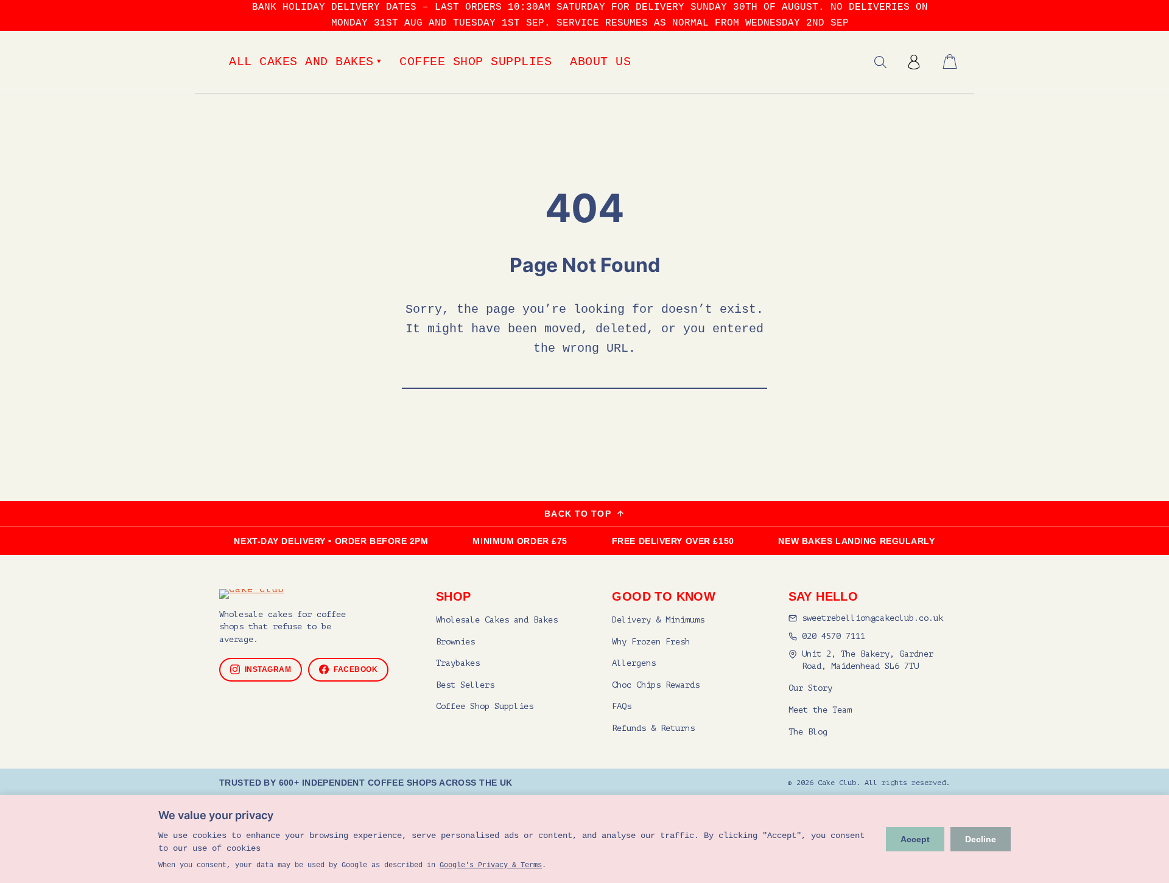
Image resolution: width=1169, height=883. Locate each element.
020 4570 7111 (833, 636)
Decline (980, 839)
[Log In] (914, 62)
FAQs (621, 706)
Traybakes (458, 663)
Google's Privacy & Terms (491, 865)
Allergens (634, 663)
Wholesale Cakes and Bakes (497, 619)
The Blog (807, 731)
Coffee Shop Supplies (475, 62)
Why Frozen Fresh (651, 641)
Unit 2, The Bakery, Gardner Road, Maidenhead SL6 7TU (867, 660)
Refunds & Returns (653, 728)
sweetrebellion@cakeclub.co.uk (872, 618)
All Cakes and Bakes (305, 62)
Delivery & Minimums (658, 619)
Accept (915, 839)
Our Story (810, 688)
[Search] (880, 62)
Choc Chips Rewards (656, 684)
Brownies (455, 641)
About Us (600, 62)
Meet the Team (820, 709)
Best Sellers (465, 684)
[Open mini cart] (949, 61)
